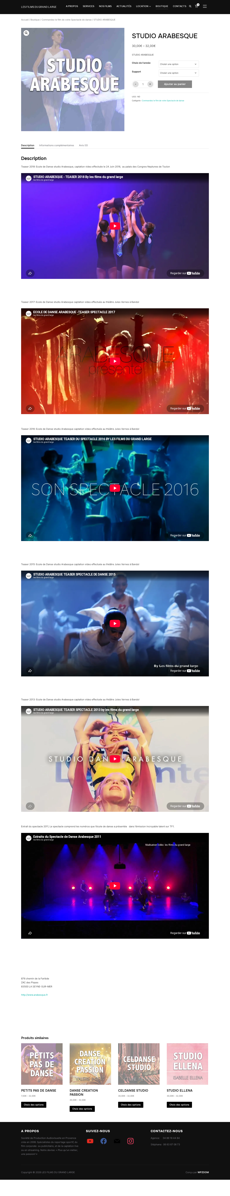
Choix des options (34, 1104)
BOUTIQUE (162, 6)
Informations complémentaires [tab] (56, 145)
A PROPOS (72, 6)
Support (136, 71)
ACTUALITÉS (123, 6)
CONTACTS (179, 6)
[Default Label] (90, 1141)
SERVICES (88, 6)
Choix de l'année (141, 62)
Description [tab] (27, 145)
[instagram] (130, 1141)
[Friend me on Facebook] (103, 1141)
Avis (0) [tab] (83, 145)
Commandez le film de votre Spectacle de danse (67, 19)
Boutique (35, 19)
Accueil (24, 19)
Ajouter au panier (175, 84)
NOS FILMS (105, 6)
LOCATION (142, 6)
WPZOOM (203, 1172)
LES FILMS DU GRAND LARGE (38, 6)
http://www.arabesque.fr (34, 994)
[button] (26, 33)
